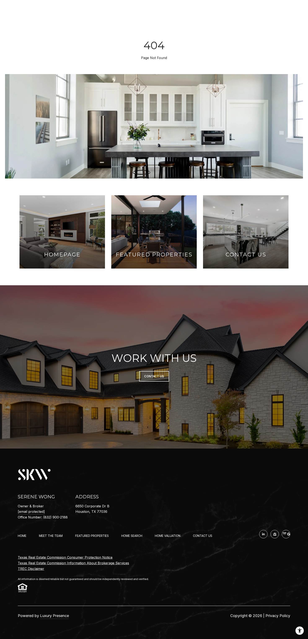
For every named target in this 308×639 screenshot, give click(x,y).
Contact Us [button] (154, 376)
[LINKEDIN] (263, 534)
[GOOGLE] (286, 534)
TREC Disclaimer (31, 569)
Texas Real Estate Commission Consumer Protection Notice (65, 557)
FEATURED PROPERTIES (92, 535)
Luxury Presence (54, 615)
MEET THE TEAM (51, 535)
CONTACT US (202, 535)
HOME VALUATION (167, 535)
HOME (22, 535)
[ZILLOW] (274, 534)
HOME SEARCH (131, 535)
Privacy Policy (277, 615)
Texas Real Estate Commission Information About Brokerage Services (73, 563)
